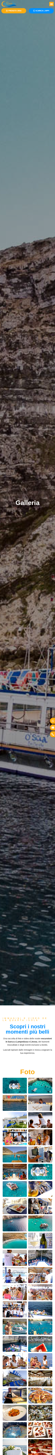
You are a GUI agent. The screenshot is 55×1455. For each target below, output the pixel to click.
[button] (51, 4)
